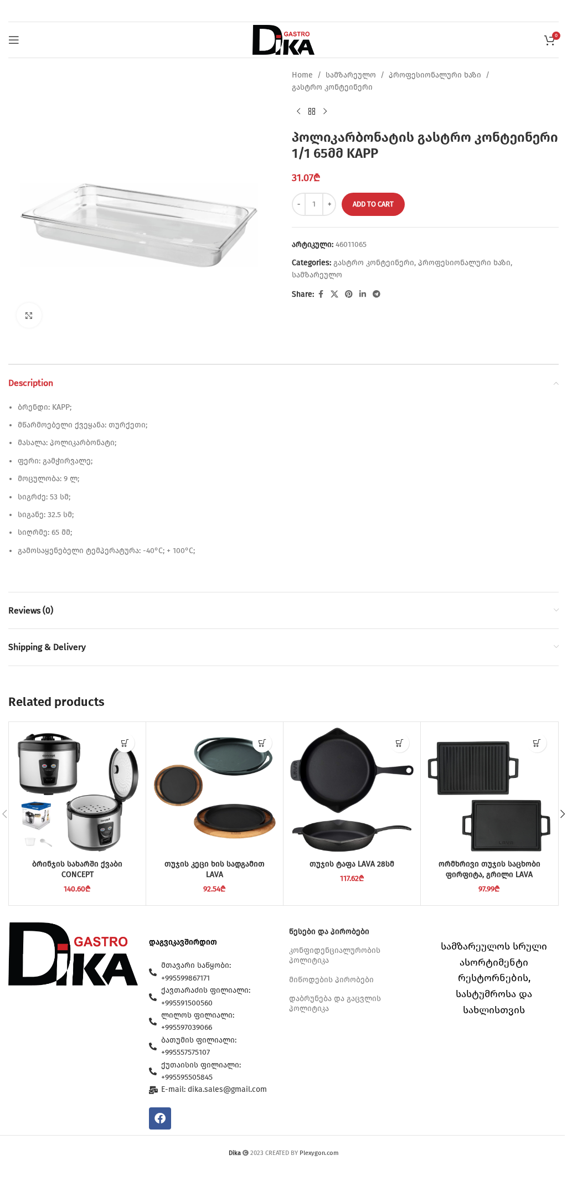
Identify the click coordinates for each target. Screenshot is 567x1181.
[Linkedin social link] (362, 294)
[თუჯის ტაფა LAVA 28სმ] (352, 790)
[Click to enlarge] (29, 315)
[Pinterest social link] (349, 294)
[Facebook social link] (320, 294)
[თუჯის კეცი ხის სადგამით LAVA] (214, 790)
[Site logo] (283, 39)
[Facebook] (160, 1118)
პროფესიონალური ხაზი (435, 75)
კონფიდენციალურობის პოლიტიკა (334, 955)
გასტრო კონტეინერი (332, 87)
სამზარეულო (351, 75)
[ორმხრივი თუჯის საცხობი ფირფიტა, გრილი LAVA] (489, 790)
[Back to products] (311, 111)
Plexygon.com (319, 1153)
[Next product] (325, 111)
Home (302, 75)
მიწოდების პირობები (331, 979)
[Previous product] (298, 111)
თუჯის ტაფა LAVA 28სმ (352, 864)
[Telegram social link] (376, 294)
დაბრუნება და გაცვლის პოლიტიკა (335, 1003)
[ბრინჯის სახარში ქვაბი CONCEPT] (77, 790)
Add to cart (373, 204)
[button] (125, 742)
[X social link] (334, 294)
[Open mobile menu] (14, 40)
